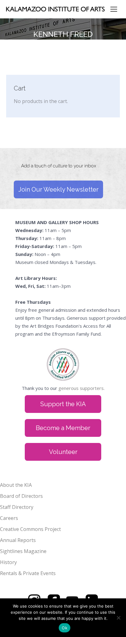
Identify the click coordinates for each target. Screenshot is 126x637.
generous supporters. (81, 388)
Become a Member (63, 428)
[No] (118, 618)
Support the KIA (63, 404)
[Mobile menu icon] (114, 9)
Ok (64, 627)
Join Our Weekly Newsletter (58, 189)
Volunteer (63, 452)
